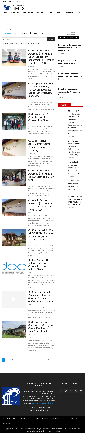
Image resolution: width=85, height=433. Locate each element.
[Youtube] (81, 391)
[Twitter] (76, 391)
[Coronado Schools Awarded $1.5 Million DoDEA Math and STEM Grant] (14, 177)
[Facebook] (61, 391)
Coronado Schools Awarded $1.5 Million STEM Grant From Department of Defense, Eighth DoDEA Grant (41, 56)
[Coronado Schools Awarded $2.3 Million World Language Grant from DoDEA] (14, 207)
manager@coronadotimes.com (39, 410)
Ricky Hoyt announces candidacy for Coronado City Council (70, 92)
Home (3, 30)
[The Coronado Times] (14, 7)
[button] (80, 13)
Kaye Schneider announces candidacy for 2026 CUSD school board (69, 48)
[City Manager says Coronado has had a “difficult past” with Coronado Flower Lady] (62, 143)
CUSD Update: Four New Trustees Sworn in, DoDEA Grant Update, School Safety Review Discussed (41, 89)
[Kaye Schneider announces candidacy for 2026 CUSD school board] (62, 165)
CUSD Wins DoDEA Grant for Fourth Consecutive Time (38, 117)
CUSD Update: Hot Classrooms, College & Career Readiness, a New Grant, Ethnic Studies (40, 328)
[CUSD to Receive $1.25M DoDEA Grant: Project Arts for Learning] (14, 147)
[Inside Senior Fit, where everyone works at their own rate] (62, 183)
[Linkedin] (71, 391)
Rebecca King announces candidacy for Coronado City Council (70, 76)
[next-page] (21, 360)
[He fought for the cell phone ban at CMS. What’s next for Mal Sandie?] (62, 199)
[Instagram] (66, 391)
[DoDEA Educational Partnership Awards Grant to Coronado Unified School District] (14, 299)
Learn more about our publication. (43, 403)
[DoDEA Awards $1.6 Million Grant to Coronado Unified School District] (14, 267)
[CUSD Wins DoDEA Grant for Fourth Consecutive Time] (14, 121)
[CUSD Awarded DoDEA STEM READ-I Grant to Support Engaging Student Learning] (14, 237)
